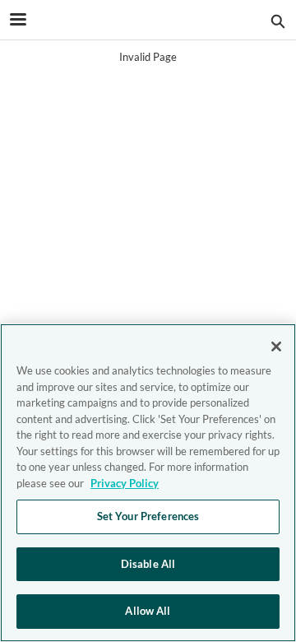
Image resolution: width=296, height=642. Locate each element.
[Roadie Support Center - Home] (148, 20)
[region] (148, 482)
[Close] (276, 346)
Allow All (147, 610)
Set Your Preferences (148, 516)
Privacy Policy (124, 483)
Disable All (148, 563)
